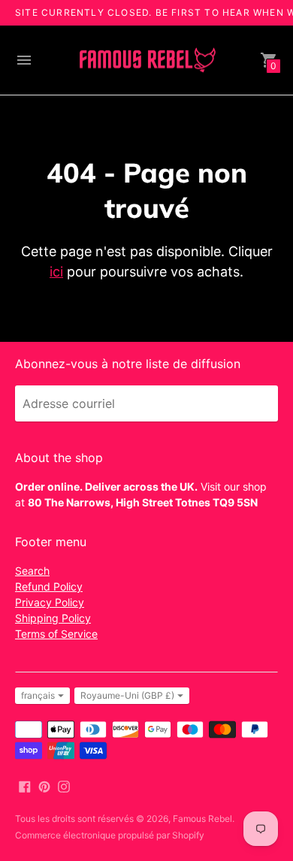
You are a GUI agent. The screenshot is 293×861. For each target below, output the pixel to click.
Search (32, 570)
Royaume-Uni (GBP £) (127, 695)
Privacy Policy (49, 602)
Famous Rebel (202, 818)
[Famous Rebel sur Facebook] (25, 785)
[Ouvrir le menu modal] (24, 60)
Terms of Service (56, 633)
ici (56, 271)
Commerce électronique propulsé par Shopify (109, 835)
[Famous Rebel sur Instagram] (64, 785)
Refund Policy (49, 586)
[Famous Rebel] (146, 60)
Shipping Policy (53, 618)
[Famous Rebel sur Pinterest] (44, 785)
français (38, 695)
